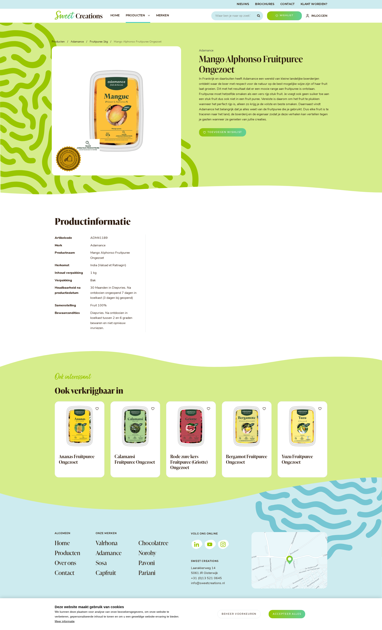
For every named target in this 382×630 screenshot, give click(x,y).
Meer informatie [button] (65, 621)
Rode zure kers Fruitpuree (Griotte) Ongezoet (189, 461)
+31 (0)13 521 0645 (206, 578)
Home (62, 543)
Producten (67, 553)
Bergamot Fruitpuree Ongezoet (246, 459)
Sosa (101, 562)
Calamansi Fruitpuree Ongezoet (135, 459)
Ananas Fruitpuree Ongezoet (77, 459)
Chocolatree (153, 543)
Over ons (65, 562)
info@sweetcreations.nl (208, 583)
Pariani (146, 572)
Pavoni (146, 562)
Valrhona (107, 543)
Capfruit (106, 572)
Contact (64, 572)
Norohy (147, 553)
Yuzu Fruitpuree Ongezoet (297, 459)
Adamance (109, 553)
